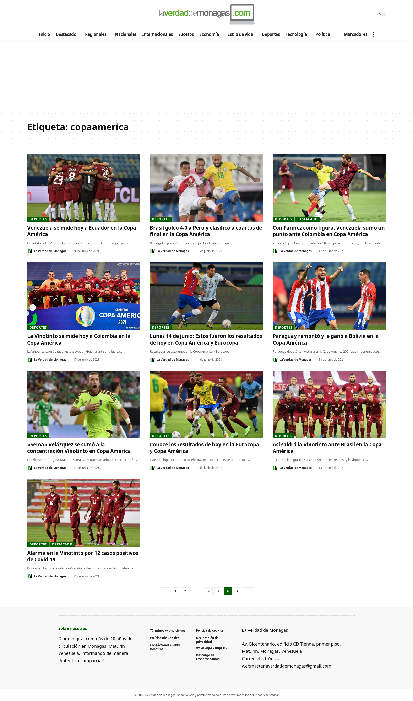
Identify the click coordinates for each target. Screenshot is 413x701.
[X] (38, 14)
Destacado (307, 219)
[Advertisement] (206, 76)
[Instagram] (51, 14)
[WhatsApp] (64, 14)
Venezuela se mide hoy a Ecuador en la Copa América (81, 230)
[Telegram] (57, 14)
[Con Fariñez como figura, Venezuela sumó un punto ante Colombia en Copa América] (329, 188)
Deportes (38, 219)
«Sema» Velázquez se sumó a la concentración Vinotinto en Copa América (79, 447)
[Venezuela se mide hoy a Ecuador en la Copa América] (83, 188)
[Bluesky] (77, 14)
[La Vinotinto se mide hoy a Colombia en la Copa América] (83, 296)
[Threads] (70, 14)
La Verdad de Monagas (50, 251)
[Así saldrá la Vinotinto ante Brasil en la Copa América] (329, 404)
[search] (368, 14)
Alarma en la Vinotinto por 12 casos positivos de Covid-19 (82, 556)
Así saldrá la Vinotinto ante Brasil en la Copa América (327, 447)
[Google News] (44, 14)
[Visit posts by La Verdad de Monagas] (30, 251)
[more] (373, 34)
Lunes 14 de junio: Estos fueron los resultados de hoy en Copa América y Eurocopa (206, 339)
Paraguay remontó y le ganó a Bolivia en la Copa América (326, 339)
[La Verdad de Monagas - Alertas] (206, 14)
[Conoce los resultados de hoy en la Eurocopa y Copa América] (206, 404)
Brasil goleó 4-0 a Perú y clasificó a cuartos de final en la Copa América (206, 230)
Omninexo (228, 695)
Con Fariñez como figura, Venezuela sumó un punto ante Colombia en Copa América (329, 230)
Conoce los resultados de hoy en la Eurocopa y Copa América (204, 447)
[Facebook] (31, 14)
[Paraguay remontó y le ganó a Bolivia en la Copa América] (329, 296)
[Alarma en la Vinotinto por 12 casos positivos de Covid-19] (83, 513)
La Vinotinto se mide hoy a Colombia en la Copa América (78, 339)
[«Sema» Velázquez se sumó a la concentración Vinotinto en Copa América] (83, 404)
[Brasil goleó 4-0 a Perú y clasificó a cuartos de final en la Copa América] (206, 188)
